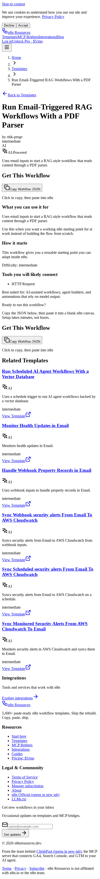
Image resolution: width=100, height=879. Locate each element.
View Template (13, 416)
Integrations (47, 37)
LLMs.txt (19, 799)
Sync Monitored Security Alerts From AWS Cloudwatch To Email (45, 626)
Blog (60, 37)
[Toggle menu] (7, 48)
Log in (7, 41)
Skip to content (13, 4)
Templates (9, 37)
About (16, 790)
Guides (17, 754)
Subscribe (36, 868)
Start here (19, 736)
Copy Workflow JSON (25, 189)
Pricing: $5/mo (23, 758)
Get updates (12, 834)
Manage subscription (27, 786)
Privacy (20, 868)
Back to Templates (22, 95)
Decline (9, 25)
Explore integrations (17, 698)
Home (16, 57)
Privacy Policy (53, 17)
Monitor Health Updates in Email (35, 425)
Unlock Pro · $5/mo (27, 41)
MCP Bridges (27, 37)
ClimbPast (59, 851)
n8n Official (35, 795)
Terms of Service (25, 777)
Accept (23, 25)
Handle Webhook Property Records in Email (46, 470)
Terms (6, 868)
